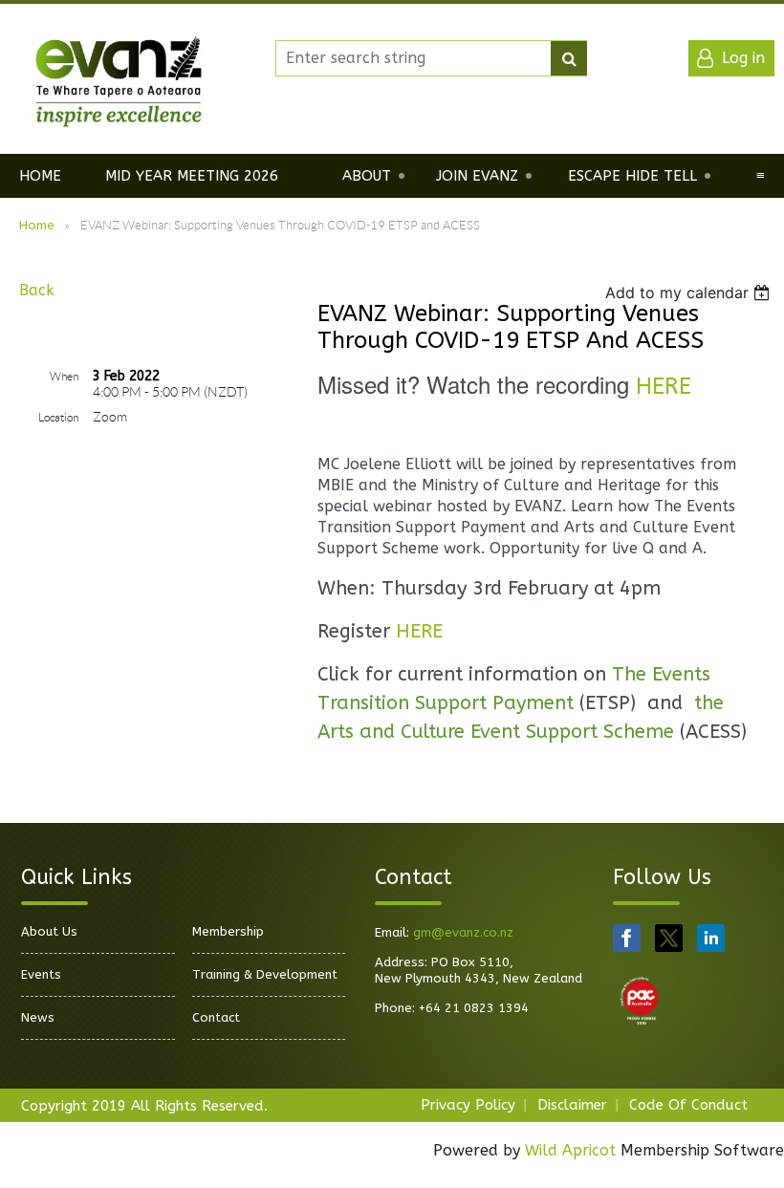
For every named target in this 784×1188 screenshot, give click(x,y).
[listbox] (689, 292)
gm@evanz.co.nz (463, 932)
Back (36, 290)
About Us (49, 931)
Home (36, 225)
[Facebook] (627, 938)
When (64, 376)
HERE (663, 386)
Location (58, 417)
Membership (228, 931)
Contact (216, 1017)
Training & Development (265, 974)
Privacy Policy (468, 1104)
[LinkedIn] (711, 938)
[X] (669, 938)
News (37, 1017)
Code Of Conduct (688, 1104)
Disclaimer (572, 1104)
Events (41, 974)
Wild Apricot (570, 1150)
